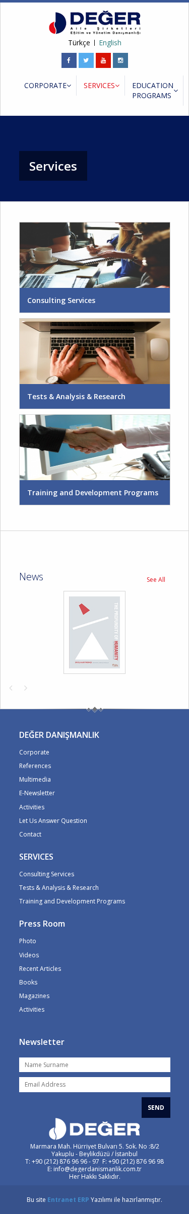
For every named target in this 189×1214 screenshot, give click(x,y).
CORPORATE (45, 85)
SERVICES (99, 85)
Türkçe (79, 43)
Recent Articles (40, 968)
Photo (27, 941)
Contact (30, 834)
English (110, 43)
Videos (29, 955)
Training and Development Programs (72, 901)
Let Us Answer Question (53, 820)
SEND (156, 1107)
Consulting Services (46, 874)
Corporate (34, 752)
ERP (83, 1199)
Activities (31, 807)
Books (28, 982)
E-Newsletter (37, 793)
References (35, 766)
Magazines (34, 996)
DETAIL (96, 255)
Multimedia (35, 779)
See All (156, 579)
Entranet (61, 1199)
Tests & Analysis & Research (59, 887)
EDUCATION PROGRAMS (152, 90)
